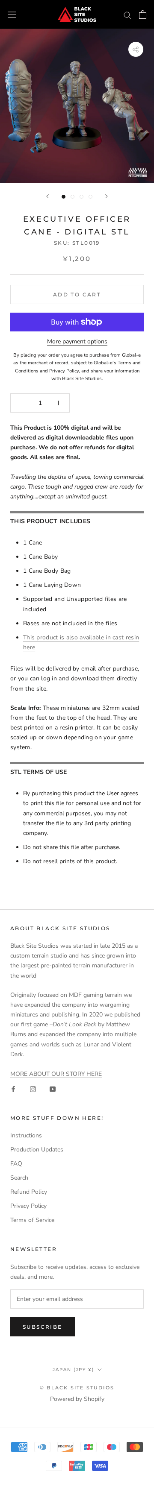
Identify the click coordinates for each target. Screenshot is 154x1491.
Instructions (26, 1135)
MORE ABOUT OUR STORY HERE (56, 1074)
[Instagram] (33, 1088)
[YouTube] (53, 1088)
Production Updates (36, 1149)
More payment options (77, 341)
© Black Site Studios (77, 1388)
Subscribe (42, 1327)
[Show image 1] (63, 197)
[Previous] (47, 196)
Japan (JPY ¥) (73, 1369)
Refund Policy (28, 1192)
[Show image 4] (90, 197)
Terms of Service (32, 1220)
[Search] (127, 14)
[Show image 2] (72, 197)
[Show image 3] (81, 197)
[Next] (106, 196)
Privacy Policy (28, 1206)
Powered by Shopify (77, 1399)
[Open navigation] (12, 15)
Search (19, 1178)
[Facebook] (13, 1088)
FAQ (16, 1164)
